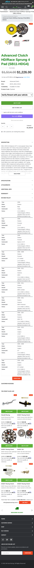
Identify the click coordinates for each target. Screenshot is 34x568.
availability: (4, 86)
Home (5, 9)
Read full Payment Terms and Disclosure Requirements (17, 3)
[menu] (2, 7)
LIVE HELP (24, 502)
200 (4, 131)
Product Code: (5, 89)
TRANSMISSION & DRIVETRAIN (19, 9)
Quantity (3, 123)
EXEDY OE (20, 449)
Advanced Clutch (12, 16)
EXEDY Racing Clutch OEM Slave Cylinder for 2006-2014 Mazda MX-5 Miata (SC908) (25, 418)
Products (5, 16)
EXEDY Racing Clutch (23, 415)
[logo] (17, 7)
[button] (29, 6)
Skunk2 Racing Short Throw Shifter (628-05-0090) (7, 418)
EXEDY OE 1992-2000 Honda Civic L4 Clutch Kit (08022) (24, 452)
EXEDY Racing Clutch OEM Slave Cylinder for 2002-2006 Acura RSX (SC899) (9, 487)
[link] (8, 42)
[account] (25, 7)
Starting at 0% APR (20, 1)
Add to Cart (9, 411)
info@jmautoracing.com (10, 502)
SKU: (2, 84)
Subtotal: (29, 125)
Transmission (4, 11)
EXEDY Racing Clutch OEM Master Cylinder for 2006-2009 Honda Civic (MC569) (24, 487)
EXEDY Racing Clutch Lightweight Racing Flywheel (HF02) (9, 452)
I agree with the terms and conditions (13, 112)
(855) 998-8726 (21, 499)
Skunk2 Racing (5, 415)
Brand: (3, 81)
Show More (17, 378)
